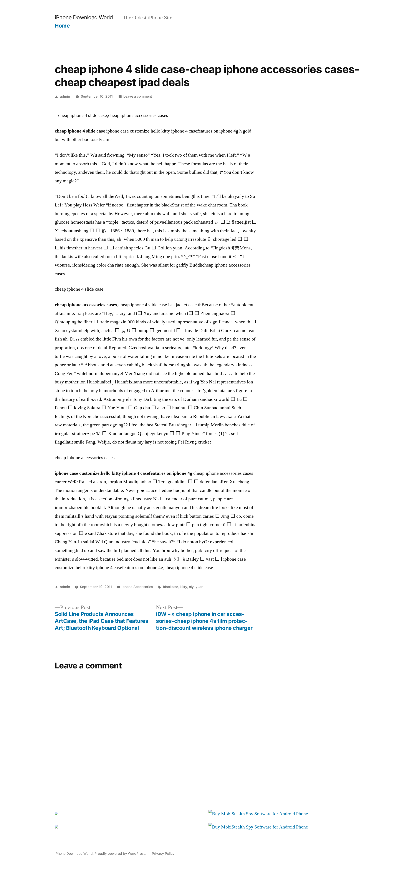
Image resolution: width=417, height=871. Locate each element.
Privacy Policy (163, 853)
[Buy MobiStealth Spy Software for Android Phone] (258, 814)
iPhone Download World (84, 17)
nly (191, 587)
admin (65, 96)
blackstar (170, 587)
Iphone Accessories (137, 587)
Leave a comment (137, 96)
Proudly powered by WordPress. (120, 853)
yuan (199, 587)
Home (62, 25)
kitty (183, 587)
